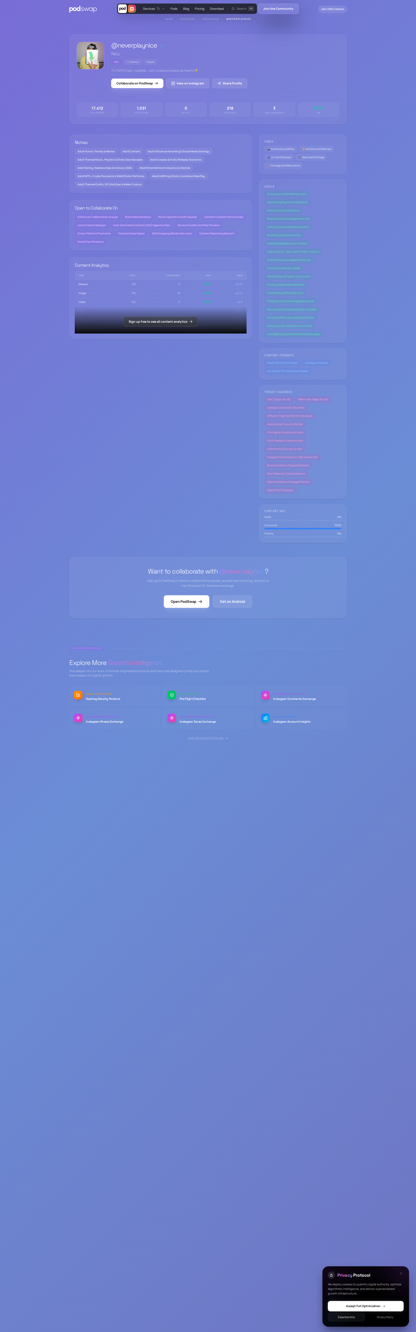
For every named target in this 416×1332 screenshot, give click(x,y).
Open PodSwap (183, 601)
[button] (242, 9)
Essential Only (346, 1317)
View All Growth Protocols (205, 738)
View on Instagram (190, 83)
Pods (174, 9)
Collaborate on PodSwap (134, 83)
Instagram (210, 18)
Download (217, 9)
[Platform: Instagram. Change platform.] (132, 9)
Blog (186, 9)
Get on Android (232, 601)
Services (149, 9)
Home (169, 18)
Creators (187, 18)
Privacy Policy (385, 1317)
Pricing (199, 9)
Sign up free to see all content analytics (158, 321)
